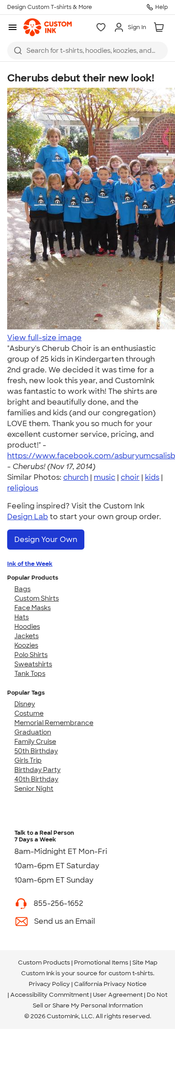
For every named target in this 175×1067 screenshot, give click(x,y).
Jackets (26, 636)
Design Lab (27, 516)
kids (152, 477)
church (75, 477)
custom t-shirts (131, 973)
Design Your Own (45, 539)
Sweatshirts (33, 664)
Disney (24, 704)
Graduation (32, 732)
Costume (29, 713)
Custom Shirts (36, 598)
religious (22, 488)
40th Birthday (36, 779)
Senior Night (33, 789)
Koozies (26, 645)
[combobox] (87, 51)
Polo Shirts (31, 655)
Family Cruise (35, 742)
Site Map (145, 962)
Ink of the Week (29, 564)
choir (130, 477)
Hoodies (27, 627)
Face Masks (32, 608)
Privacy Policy (49, 984)
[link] (47, 27)
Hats (21, 617)
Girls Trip (28, 760)
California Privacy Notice (110, 984)
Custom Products (44, 962)
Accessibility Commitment (49, 995)
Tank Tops (29, 674)
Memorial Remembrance (53, 723)
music (104, 477)
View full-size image (44, 337)
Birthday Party (37, 770)
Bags (22, 589)
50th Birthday (36, 751)
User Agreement (118, 995)
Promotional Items (101, 962)
